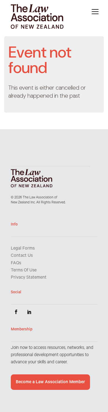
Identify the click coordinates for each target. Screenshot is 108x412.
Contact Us (22, 255)
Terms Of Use (24, 270)
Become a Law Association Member (50, 382)
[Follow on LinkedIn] (29, 311)
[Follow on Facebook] (16, 311)
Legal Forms (23, 248)
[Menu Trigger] (95, 11)
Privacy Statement (29, 277)
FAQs (16, 263)
